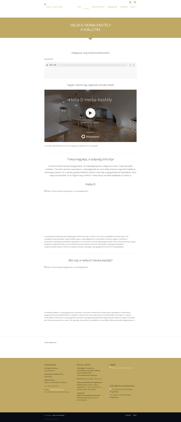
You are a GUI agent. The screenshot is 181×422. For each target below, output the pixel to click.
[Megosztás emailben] (69, 347)
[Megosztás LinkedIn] (59, 347)
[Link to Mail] (48, 1)
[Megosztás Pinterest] (56, 347)
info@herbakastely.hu (56, 390)
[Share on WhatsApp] (52, 347)
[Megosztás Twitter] (49, 347)
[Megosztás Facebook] (46, 347)
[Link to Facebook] (45, 1)
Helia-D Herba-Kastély (58, 415)
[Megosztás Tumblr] (62, 347)
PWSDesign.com (53, 419)
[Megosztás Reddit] (65, 347)
